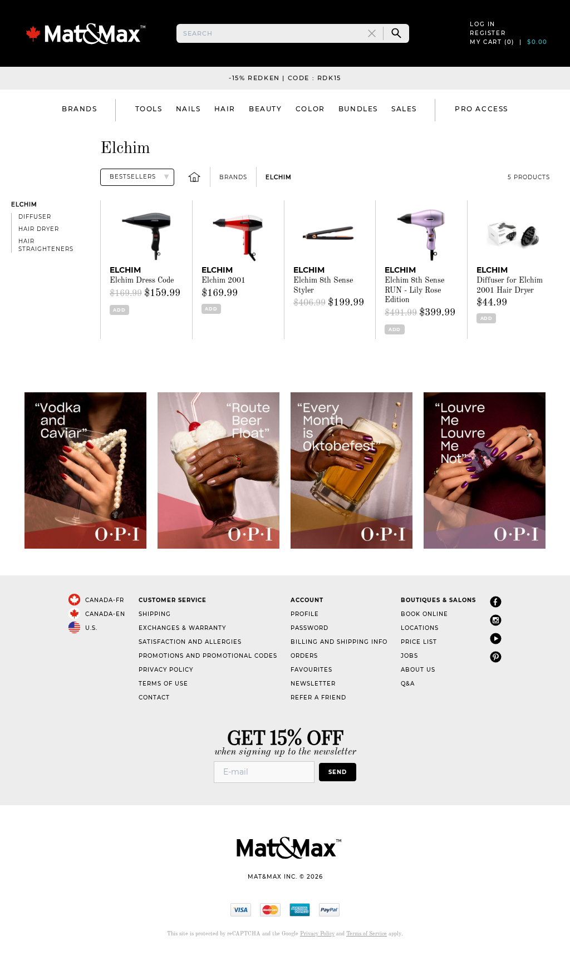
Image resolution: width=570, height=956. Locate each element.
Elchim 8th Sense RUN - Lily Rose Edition (414, 290)
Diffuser (34, 216)
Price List (419, 641)
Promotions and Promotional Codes (208, 655)
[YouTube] (495, 639)
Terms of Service (366, 934)
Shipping (155, 614)
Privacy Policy (166, 669)
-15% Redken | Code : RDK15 (285, 78)
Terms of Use (163, 683)
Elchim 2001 (223, 280)
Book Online (424, 614)
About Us (418, 669)
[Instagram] (495, 620)
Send (337, 772)
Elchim (279, 177)
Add (119, 310)
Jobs (409, 655)
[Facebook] (495, 602)
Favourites (311, 669)
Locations (420, 628)
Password (309, 628)
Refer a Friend (318, 697)
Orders (304, 655)
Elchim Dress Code (142, 280)
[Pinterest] (495, 657)
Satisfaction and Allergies (190, 641)
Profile (305, 614)
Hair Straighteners (45, 245)
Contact (154, 697)
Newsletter (313, 683)
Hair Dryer (38, 229)
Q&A (408, 683)
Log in (482, 24)
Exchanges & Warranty (182, 628)
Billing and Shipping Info (339, 641)
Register (487, 33)
